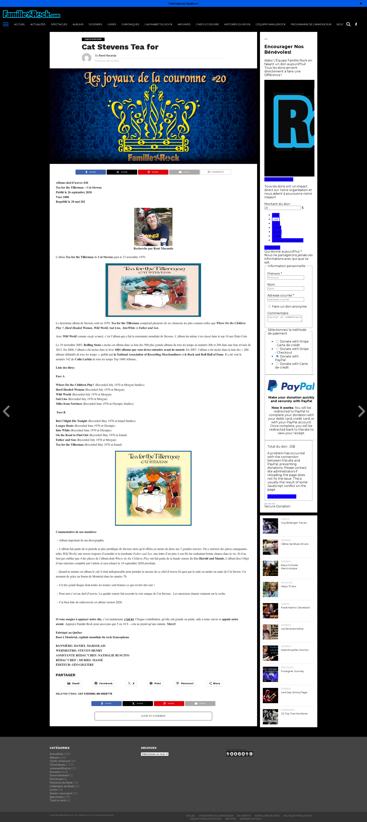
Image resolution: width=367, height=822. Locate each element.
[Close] (361, 3)
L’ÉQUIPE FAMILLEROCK (271, 24)
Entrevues (56, 779)
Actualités (37, 24)
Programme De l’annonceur (311, 24)
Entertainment (59, 775)
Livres (112, 24)
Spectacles (59, 24)
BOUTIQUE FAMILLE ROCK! (297, 815)
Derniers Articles (250, 818)
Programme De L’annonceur (216, 815)
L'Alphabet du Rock (62, 786)
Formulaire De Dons (267, 815)
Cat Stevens (86, 693)
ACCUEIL (19, 24)
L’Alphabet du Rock (158, 24)
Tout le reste (58, 800)
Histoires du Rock (237, 24)
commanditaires (60, 768)
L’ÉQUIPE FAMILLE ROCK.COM (205, 818)
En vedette (104, 693)
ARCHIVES (184, 24)
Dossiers (95, 24)
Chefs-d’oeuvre (207, 24)
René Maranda (107, 55)
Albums (78, 24)
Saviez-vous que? (61, 793)
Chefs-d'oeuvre (60, 761)
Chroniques (130, 24)
